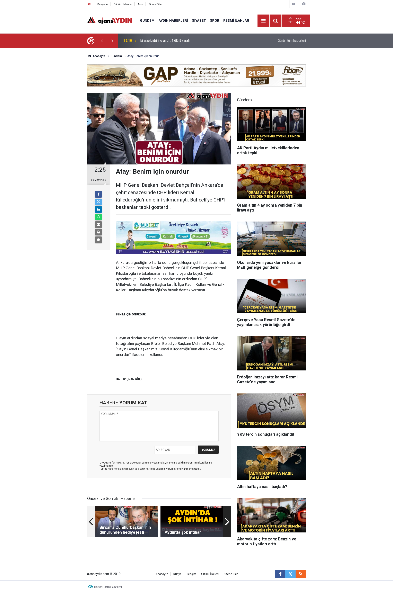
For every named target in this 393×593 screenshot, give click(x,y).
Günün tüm (292, 41)
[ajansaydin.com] (109, 20)
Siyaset (199, 20)
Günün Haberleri (123, 4)
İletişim (191, 574)
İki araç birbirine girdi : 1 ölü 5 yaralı (165, 41)
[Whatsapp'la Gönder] (98, 217)
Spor (214, 20)
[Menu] (263, 21)
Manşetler (102, 4)
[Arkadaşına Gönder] (98, 224)
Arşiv (140, 4)
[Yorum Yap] (98, 239)
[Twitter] (98, 202)
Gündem (147, 20)
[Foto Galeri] (303, 4)
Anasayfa (98, 56)
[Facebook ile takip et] (280, 574)
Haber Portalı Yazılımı (108, 586)
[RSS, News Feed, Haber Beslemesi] (301, 574)
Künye (177, 574)
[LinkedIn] (98, 209)
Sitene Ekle (155, 4)
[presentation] (102, 40)
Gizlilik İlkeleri (210, 574)
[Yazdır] (98, 232)
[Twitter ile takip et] (290, 574)
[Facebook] (98, 194)
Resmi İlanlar (236, 20)
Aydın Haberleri (173, 20)
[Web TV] (293, 4)
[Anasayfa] (89, 4)
